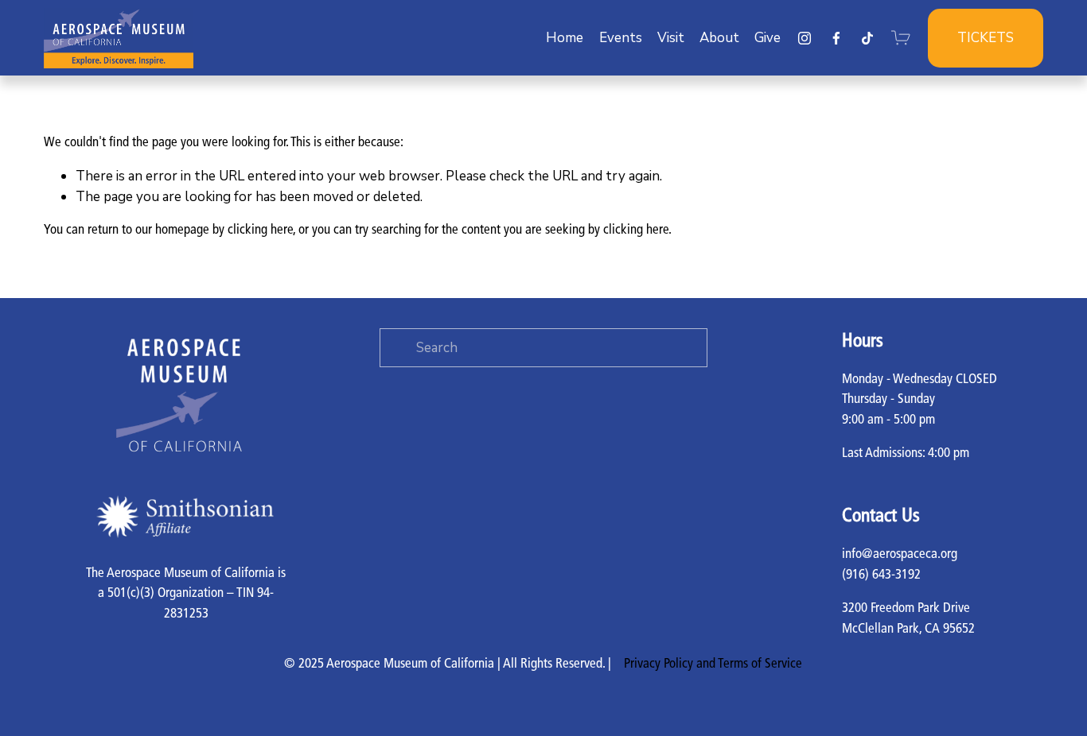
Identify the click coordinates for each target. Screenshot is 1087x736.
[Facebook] (836, 38)
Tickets (985, 38)
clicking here (260, 230)
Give (767, 38)
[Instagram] (804, 38)
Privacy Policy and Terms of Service (713, 664)
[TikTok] (867, 38)
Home (564, 38)
